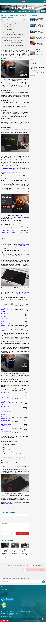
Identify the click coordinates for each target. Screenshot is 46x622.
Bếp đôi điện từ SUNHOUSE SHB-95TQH (5, 320)
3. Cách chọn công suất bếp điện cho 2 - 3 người (11, 37)
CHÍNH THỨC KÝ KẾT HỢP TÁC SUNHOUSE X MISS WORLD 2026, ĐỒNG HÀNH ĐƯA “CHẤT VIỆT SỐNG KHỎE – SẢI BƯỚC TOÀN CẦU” (39, 25)
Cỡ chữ (24, 19)
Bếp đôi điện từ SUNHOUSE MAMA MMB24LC (5, 310)
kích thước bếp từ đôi (7, 86)
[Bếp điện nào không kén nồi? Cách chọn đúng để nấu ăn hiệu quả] (25, 545)
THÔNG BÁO (13, 11)
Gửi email (10, 507)
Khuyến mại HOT (5, 11)
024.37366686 (18, 613)
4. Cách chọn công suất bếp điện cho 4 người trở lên (11, 42)
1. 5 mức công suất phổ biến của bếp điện (10, 23)
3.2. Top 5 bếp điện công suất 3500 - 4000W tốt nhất (13, 40)
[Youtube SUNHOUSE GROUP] (39, 621)
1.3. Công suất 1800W (8, 27)
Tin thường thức (22, 11)
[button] (42, 11)
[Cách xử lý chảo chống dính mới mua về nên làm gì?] (32, 53)
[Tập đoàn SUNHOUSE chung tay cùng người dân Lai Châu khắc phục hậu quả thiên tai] (32, 37)
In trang (15, 507)
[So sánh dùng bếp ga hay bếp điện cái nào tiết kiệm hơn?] (5, 545)
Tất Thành (24, 619)
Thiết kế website (18, 619)
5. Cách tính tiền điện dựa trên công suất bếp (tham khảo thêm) (13, 47)
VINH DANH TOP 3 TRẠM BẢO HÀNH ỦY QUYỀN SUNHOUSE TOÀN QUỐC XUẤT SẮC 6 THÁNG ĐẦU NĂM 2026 (40, 43)
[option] (5, 11)
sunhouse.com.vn (7, 503)
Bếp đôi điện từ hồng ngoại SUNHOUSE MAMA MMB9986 (6, 413)
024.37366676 (12, 613)
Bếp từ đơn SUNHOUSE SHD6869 (7, 230)
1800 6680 (11, 614)
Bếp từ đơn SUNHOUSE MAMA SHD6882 (9, 234)
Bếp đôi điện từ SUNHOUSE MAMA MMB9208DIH (5, 315)
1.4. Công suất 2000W (8, 29)
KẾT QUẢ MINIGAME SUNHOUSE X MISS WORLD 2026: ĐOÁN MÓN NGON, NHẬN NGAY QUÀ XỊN (39, 19)
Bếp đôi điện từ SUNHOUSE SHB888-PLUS (6, 408)
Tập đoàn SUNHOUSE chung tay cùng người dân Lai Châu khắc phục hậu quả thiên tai (40, 37)
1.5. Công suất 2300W (8, 31)
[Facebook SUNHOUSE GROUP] (37, 621)
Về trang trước (4, 507)
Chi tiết (3, 557)
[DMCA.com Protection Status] (4, 607)
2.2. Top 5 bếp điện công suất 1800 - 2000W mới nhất (13, 35)
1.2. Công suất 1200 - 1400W (9, 26)
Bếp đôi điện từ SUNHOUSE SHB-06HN (5, 325)
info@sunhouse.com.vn (7, 616)
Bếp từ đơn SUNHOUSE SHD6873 (7, 240)
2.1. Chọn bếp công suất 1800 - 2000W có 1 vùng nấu (14, 34)
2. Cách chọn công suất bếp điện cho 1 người (10, 32)
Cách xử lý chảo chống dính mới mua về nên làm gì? (40, 53)
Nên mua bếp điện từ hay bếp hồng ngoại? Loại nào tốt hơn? (14, 552)
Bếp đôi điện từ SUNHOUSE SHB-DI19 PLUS (6, 394)
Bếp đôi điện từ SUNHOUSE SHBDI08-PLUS (6, 403)
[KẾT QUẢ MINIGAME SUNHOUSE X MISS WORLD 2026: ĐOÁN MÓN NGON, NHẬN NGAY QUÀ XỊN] (32, 19)
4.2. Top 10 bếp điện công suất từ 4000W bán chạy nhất (14, 45)
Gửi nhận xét (22, 533)
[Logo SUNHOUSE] (23, 2)
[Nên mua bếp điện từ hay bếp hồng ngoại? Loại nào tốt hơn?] (15, 545)
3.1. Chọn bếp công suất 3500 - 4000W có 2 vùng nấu (13, 39)
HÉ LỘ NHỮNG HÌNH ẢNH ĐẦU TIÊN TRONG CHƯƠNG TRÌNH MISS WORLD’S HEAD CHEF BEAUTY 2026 (39, 31)
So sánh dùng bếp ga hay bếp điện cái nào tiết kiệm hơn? (5, 552)
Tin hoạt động (31, 11)
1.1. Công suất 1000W (8, 24)
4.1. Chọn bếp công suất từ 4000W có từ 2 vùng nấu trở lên (14, 43)
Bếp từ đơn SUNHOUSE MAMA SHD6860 (9, 232)
